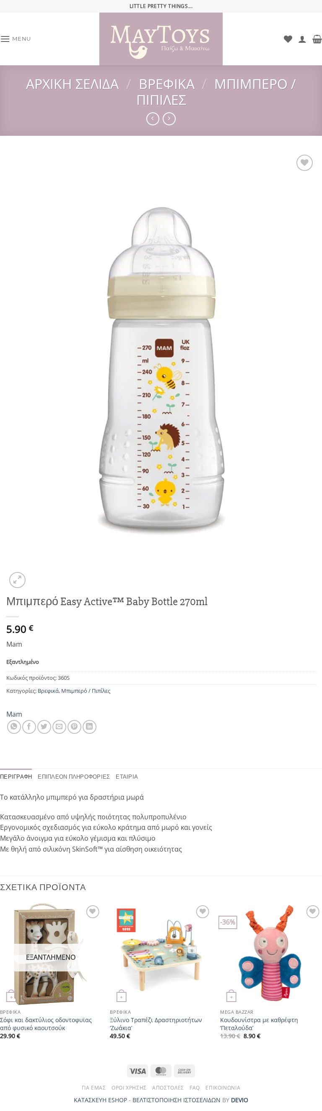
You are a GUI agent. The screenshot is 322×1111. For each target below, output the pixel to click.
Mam (14, 714)
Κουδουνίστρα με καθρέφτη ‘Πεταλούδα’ (259, 1024)
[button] (15, 38)
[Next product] (152, 118)
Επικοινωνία (222, 1087)
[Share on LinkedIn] (89, 727)
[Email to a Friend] (59, 727)
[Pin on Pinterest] (74, 727)
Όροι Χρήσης (129, 1087)
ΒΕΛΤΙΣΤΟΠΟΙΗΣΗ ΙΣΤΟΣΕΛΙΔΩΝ (176, 1100)
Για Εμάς (94, 1087)
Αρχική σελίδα (72, 84)
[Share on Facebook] (29, 727)
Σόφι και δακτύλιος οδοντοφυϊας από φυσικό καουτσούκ (46, 1024)
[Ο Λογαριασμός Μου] (302, 39)
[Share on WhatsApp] (14, 727)
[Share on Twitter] (44, 727)
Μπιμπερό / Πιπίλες (216, 92)
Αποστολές (168, 1087)
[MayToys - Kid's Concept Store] (161, 39)
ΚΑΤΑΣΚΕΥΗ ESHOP (100, 1100)
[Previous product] (169, 118)
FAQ (195, 1087)
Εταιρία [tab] (127, 777)
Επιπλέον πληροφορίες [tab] (74, 777)
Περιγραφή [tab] (16, 777)
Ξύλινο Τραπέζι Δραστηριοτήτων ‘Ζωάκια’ (156, 1024)
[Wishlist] (288, 39)
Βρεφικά (167, 84)
